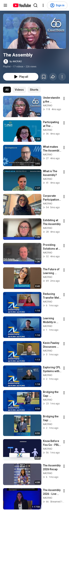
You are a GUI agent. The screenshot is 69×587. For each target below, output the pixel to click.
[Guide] (5, 5)
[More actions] (62, 77)
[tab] (7, 90)
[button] (34, 31)
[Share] (53, 77)
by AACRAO (16, 61)
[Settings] (43, 5)
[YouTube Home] (22, 5)
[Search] (35, 5)
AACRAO (47, 105)
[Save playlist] (44, 77)
